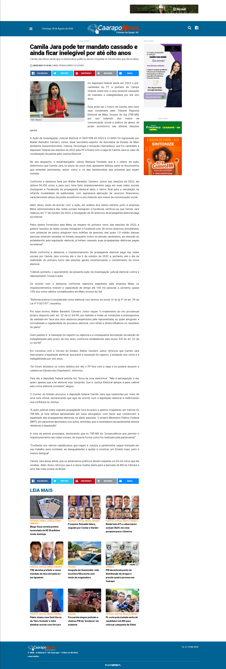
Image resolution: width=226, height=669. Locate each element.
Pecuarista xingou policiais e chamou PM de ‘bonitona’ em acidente (83, 621)
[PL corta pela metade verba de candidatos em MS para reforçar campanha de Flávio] (122, 600)
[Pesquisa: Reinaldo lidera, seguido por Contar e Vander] (84, 507)
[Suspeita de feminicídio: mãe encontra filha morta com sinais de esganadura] (84, 553)
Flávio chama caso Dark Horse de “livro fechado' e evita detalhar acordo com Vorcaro (45, 621)
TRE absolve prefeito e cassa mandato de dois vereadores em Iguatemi (45, 574)
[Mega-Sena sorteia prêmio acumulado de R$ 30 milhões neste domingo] (46, 507)
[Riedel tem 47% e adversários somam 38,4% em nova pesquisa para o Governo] (122, 507)
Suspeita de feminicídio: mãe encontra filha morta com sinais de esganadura (83, 574)
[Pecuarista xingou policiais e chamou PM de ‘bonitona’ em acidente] (84, 600)
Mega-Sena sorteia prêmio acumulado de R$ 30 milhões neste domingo (45, 530)
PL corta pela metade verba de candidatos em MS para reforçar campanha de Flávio (122, 621)
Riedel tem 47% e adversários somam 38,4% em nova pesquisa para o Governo (121, 528)
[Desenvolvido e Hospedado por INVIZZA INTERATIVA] (113, 665)
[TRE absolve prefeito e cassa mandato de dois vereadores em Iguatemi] (46, 553)
